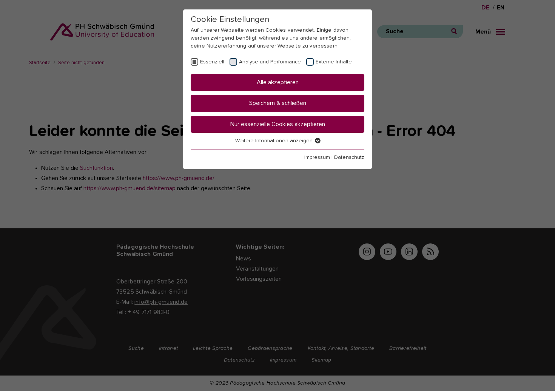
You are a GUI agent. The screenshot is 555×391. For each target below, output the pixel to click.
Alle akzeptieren (278, 82)
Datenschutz (349, 157)
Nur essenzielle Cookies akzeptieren (277, 124)
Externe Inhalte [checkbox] (334, 62)
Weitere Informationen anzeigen (274, 140)
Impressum (317, 157)
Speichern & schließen (277, 103)
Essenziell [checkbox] (212, 62)
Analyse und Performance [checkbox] (270, 62)
